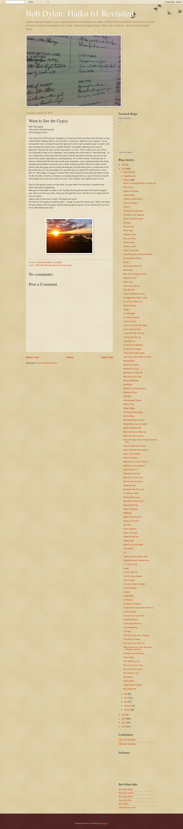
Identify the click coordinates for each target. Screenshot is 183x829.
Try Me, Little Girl (130, 572)
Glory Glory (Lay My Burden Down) (137, 254)
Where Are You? (130, 278)
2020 (124, 165)
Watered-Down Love (131, 497)
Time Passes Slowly (131, 639)
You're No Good (129, 321)
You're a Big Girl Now (132, 329)
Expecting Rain (125, 800)
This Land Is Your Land (132, 665)
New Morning (45, 265)
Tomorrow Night (129, 612)
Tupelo (126, 568)
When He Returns (130, 458)
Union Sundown (129, 529)
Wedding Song (129, 485)
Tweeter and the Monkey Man (135, 556)
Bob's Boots (124, 804)
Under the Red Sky (131, 537)
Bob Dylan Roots (126, 796)
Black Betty (128, 270)
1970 (37, 265)
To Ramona (128, 600)
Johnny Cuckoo (129, 246)
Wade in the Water (131, 191)
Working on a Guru (131, 369)
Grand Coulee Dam (131, 250)
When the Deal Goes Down (134, 446)
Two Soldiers (128, 548)
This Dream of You (131, 673)
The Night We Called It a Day (135, 298)
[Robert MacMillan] (127, 150)
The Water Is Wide (131, 493)
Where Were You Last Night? (135, 424)
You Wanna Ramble (131, 317)
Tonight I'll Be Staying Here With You (138, 608)
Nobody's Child (129, 234)
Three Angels (128, 657)
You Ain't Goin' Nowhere (133, 345)
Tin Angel (127, 631)
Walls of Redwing (130, 509)
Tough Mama (128, 596)
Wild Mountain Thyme (132, 400)
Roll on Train (128, 227)
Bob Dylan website (126, 793)
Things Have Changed (132, 685)
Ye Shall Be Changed (132, 349)
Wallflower (127, 513)
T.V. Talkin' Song (130, 564)
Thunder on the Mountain (133, 653)
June (126, 698)
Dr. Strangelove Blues (132, 258)
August (127, 180)
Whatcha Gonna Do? (131, 474)
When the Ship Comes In (133, 436)
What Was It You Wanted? (134, 466)
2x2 (124, 552)
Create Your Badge (125, 152)
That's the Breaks (130, 203)
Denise (126, 262)
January (127, 710)
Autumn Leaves (129, 306)
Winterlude (127, 384)
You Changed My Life (132, 337)
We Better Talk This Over (133, 489)
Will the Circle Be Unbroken (134, 388)
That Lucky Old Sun (131, 286)
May (126, 702)
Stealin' (126, 310)
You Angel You (129, 341)
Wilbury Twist (128, 404)
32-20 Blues (128, 677)
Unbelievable (128, 541)
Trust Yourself (129, 580)
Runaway (127, 223)
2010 (124, 727)
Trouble (126, 592)
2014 (124, 715)
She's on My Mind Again (133, 219)
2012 (124, 719)
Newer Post (32, 357)
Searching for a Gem (127, 807)
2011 (124, 723)
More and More (129, 238)
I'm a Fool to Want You (132, 302)
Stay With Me (129, 290)
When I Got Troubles (131, 454)
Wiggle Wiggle (129, 408)
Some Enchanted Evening (134, 294)
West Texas (128, 187)
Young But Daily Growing (133, 333)
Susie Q (126, 207)
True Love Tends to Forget (134, 584)
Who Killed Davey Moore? (134, 420)
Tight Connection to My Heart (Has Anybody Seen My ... (137, 648)
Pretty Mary (128, 230)
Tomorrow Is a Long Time (133, 616)
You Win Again (129, 313)
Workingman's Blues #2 (133, 373)
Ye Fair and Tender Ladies (134, 353)
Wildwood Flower (130, 392)
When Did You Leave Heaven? (135, 462)
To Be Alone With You (132, 623)
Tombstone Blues (130, 620)
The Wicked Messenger (133, 412)
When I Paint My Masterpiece (135, 450)
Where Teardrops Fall (132, 428)
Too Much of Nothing (131, 604)
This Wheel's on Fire (131, 661)
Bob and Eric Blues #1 (132, 266)
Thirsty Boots (128, 681)
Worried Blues (129, 361)
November (128, 172)
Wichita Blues (129, 416)
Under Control (129, 195)
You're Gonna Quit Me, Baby (135, 325)
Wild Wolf (127, 396)
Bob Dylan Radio (126, 789)
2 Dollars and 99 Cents (132, 199)
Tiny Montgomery (130, 627)
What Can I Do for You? (133, 478)
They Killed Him (129, 689)
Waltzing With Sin (130, 505)
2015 (124, 169)
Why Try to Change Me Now (135, 274)
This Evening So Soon (132, 669)
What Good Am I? (130, 470)
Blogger (104, 823)
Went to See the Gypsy (62, 265)
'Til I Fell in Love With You (134, 643)
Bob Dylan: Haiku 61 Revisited (80, 13)
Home (69, 357)
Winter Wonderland (131, 380)
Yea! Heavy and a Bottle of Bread (137, 357)
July (126, 694)
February (128, 706)
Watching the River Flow (133, 501)
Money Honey (129, 242)
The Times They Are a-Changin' (136, 635)
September (128, 176)
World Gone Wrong (131, 365)
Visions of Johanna (131, 521)
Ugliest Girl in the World (133, 545)
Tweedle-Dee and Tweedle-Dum (136, 560)
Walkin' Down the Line (132, 517)
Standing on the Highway (133, 215)
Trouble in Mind (129, 588)
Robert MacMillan (125, 118)
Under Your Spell (130, 533)
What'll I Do (128, 282)
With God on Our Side (132, 377)
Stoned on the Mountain (133, 211)
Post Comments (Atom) (47, 363)
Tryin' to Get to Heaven (132, 576)
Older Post (107, 357)
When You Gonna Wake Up (134, 432)
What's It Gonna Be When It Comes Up (139, 183)
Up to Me (127, 525)
